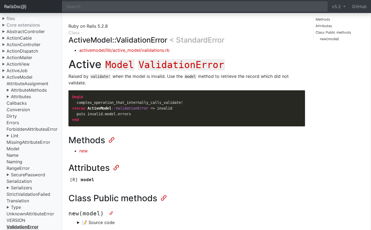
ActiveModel (19, 77)
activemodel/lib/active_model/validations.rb (124, 50)
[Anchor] (111, 139)
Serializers (21, 187)
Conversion (18, 109)
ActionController (23, 44)
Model (13, 148)
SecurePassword (28, 174)
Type (16, 207)
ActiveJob (17, 70)
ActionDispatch (22, 51)
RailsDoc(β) (15, 6)
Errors (13, 122)
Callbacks (17, 103)
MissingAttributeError (28, 142)
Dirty (12, 116)
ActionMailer (19, 57)
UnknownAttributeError (30, 213)
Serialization (19, 181)
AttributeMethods (29, 90)
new (83, 151)
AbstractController (26, 31)
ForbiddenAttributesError (32, 129)
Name (12, 155)
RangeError (18, 168)
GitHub (359, 6)
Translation (18, 200)
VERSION (16, 220)
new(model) (329, 39)
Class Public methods (333, 32)
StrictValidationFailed (28, 194)
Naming (14, 161)
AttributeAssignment (27, 83)
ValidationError (23, 226)
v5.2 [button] (337, 6)
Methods (323, 19)
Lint (14, 135)
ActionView (18, 64)
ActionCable (19, 38)
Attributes (21, 96)
